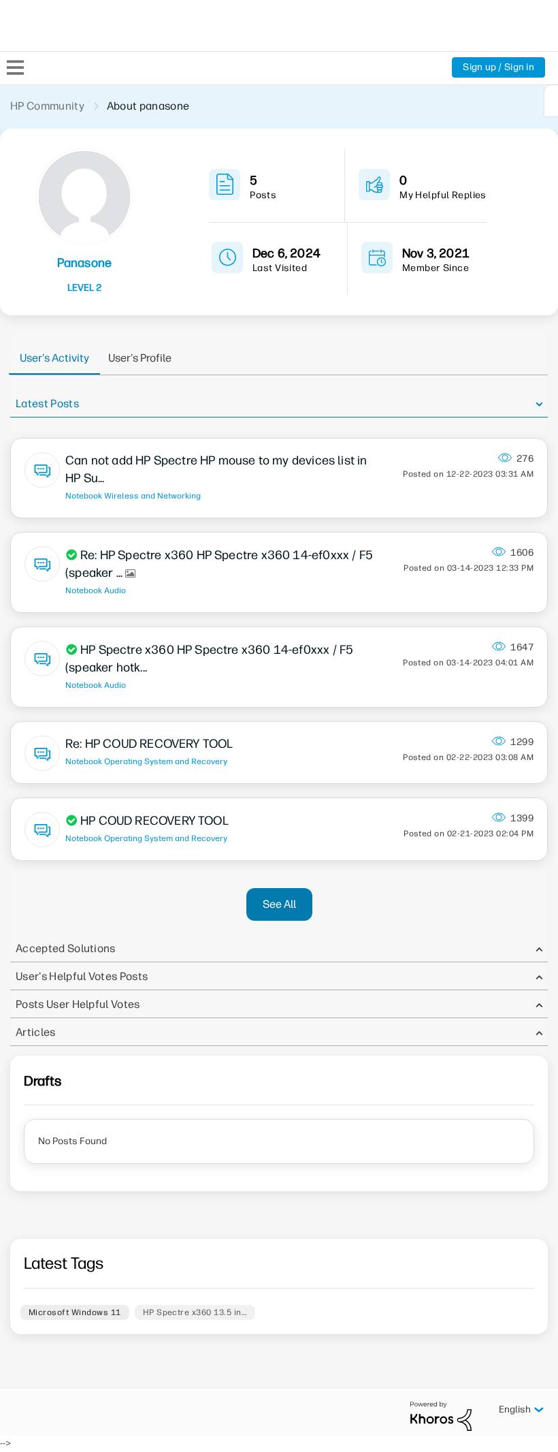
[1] (551, 100)
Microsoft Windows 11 (75, 1312)
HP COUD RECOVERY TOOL (154, 820)
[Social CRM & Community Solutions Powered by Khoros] (441, 1415)
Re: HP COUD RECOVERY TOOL (149, 743)
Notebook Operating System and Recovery (146, 761)
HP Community (47, 105)
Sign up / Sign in (498, 67)
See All (279, 904)
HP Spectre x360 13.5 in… (195, 1312)
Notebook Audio (95, 590)
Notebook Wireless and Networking (133, 496)
